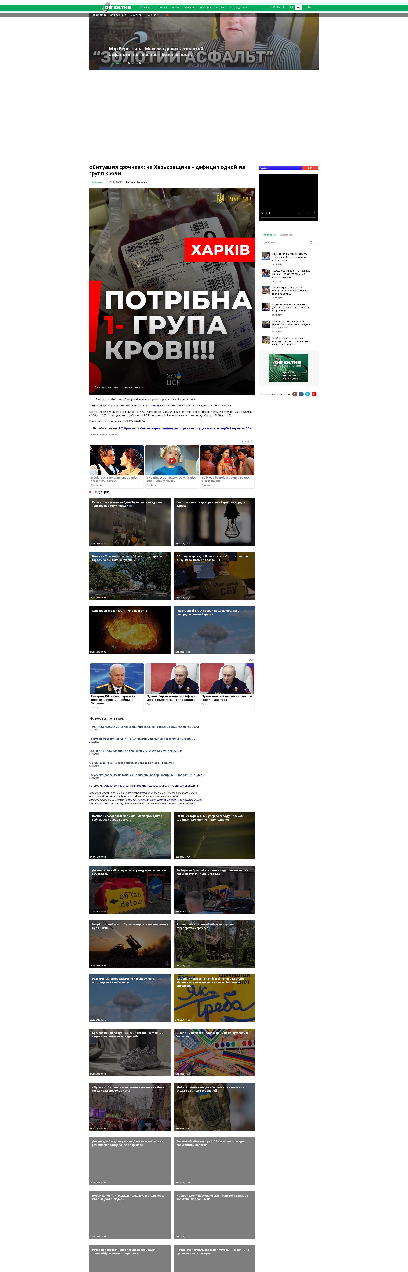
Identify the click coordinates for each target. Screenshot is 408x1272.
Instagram (143, 800)
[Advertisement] (204, 92)
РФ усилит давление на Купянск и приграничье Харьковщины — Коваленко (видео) (146, 775)
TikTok (118, 803)
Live (272, 7)
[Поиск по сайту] (291, 7)
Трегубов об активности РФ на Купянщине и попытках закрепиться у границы (142, 739)
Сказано (220, 7)
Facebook (130, 800)
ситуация (173, 785)
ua (279, 7)
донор (153, 785)
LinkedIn (172, 800)
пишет (155, 405)
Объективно (145, 7)
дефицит (142, 785)
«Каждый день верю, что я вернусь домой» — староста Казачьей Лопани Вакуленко (291, 273)
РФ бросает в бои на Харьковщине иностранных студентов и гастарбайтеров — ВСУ (185, 428)
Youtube (109, 803)
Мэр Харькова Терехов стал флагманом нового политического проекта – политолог (291, 341)
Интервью (189, 7)
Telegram (126, 796)
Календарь (205, 7)
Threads (161, 800)
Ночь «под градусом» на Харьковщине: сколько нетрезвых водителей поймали (144, 727)
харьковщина (189, 785)
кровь (162, 785)
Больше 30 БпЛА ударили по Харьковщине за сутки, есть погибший (135, 751)
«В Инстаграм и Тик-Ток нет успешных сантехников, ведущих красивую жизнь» (290, 290)
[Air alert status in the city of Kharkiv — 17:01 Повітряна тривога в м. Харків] (167, 14)
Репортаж (161, 7)
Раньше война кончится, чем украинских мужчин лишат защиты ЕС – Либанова (291, 324)
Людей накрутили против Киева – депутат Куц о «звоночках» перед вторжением (290, 307)
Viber (153, 800)
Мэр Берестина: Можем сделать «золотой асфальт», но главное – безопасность (290, 257)
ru (285, 7)
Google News (185, 800)
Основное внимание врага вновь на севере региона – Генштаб (131, 763)
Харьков (123, 785)
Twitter (307, 394)
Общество (117, 63)
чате (175, 796)
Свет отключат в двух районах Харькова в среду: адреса (156, 52)
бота (193, 803)
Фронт (175, 7)
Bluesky (197, 800)
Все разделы (237, 7)
